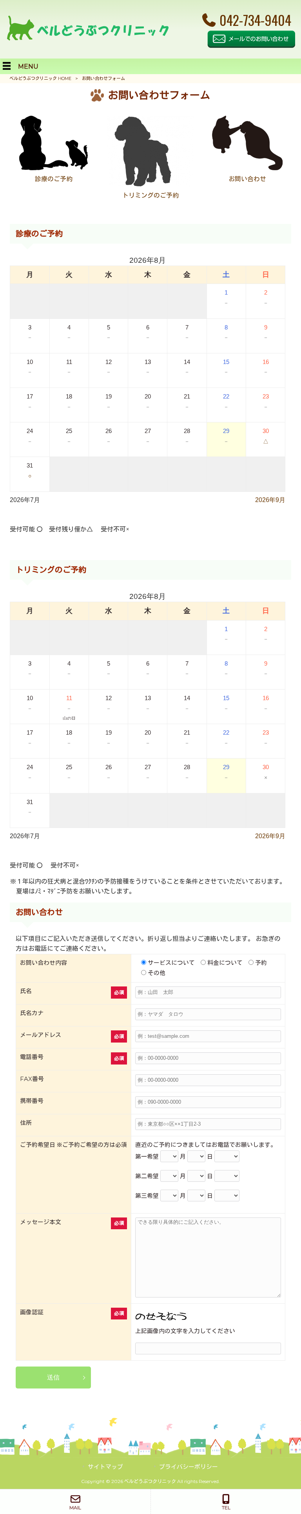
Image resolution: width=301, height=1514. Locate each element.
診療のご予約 (54, 179)
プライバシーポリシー (188, 1466)
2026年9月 (270, 500)
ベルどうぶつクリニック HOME (40, 78)
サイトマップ (105, 1466)
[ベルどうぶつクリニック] (87, 38)
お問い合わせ (247, 179)
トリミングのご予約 (150, 195)
